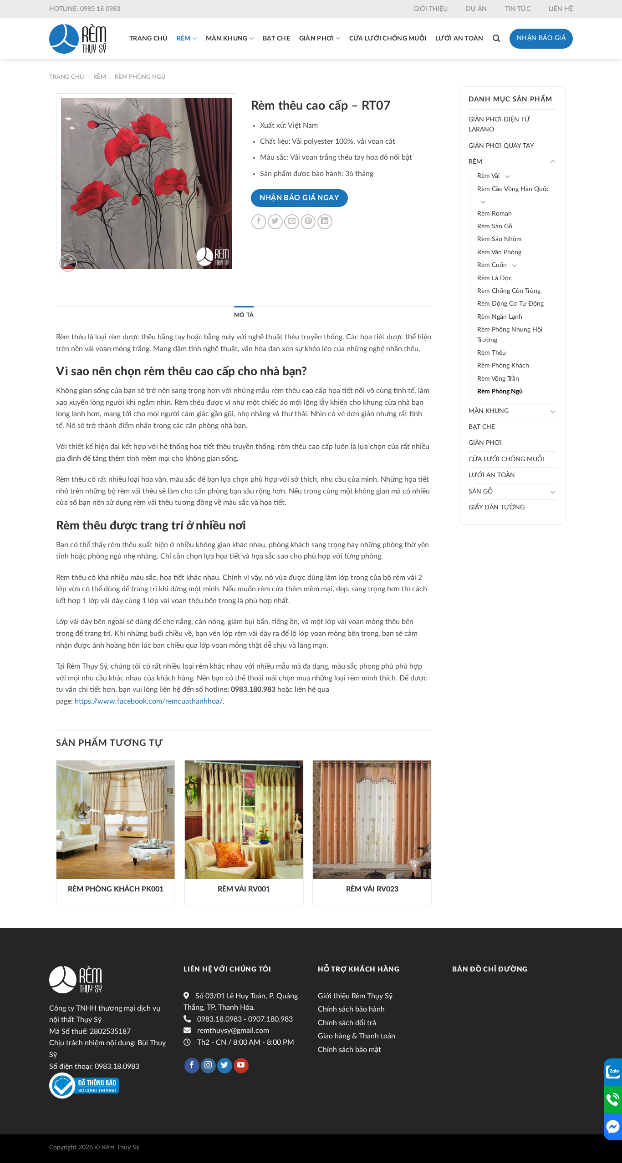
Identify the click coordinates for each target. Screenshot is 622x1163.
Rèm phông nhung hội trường (509, 335)
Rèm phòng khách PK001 (115, 889)
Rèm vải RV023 (372, 889)
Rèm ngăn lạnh (499, 317)
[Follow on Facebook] (191, 1065)
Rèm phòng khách (503, 365)
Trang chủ (148, 38)
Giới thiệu (430, 9)
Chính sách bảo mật (349, 1049)
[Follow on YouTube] (241, 1065)
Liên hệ (561, 9)
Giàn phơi (316, 38)
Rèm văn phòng (499, 252)
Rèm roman (494, 214)
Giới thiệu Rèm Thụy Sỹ (355, 996)
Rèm (184, 38)
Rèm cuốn (492, 265)
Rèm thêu (491, 353)
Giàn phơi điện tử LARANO (499, 124)
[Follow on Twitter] (224, 1065)
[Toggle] (552, 161)
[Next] (431, 836)
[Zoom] (68, 263)
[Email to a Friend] (291, 221)
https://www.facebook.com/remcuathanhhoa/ (149, 701)
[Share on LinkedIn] (324, 221)
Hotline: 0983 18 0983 (84, 9)
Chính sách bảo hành (351, 1009)
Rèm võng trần (498, 379)
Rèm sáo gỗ (494, 226)
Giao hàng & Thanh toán (356, 1036)
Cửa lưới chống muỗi (387, 38)
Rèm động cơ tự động (510, 304)
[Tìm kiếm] (496, 38)
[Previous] (56, 836)
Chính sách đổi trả (347, 1023)
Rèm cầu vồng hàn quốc (513, 189)
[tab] (244, 315)
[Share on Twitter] (275, 221)
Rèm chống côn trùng (508, 291)
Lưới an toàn (459, 38)
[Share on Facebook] (258, 221)
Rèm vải (488, 176)
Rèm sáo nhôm (499, 239)
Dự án (476, 9)
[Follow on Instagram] (208, 1065)
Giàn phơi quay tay (501, 146)
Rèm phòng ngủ (140, 77)
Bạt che (276, 38)
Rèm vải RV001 (244, 889)
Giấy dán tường (497, 507)
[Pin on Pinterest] (308, 221)
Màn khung (227, 38)
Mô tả (244, 315)
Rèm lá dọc (494, 278)
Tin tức (517, 9)
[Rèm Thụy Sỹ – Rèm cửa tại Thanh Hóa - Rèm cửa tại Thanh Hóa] (77, 39)
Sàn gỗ (481, 491)
